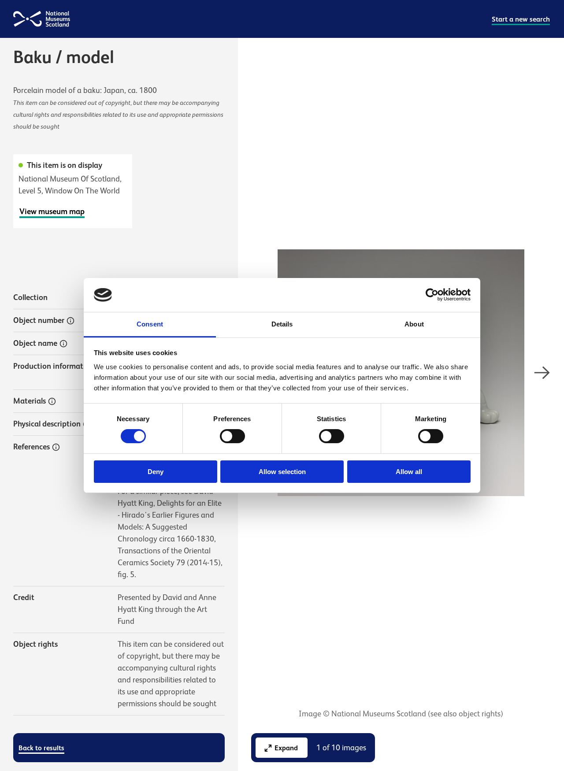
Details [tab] (282, 324)
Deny (155, 471)
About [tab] (414, 324)
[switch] (232, 436)
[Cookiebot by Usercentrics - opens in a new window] (432, 294)
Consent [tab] (150, 324)
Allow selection (282, 471)
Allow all (409, 471)
